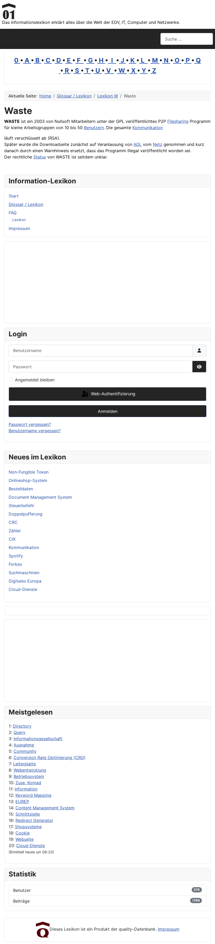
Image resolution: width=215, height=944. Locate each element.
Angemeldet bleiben (35, 379)
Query (19, 732)
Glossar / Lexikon (26, 204)
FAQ (13, 212)
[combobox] (186, 39)
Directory (22, 726)
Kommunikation (147, 127)
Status (39, 157)
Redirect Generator (34, 820)
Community (25, 751)
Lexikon (19, 219)
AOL (137, 144)
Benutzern (94, 127)
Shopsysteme (28, 826)
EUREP (22, 801)
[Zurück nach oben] (206, 934)
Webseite (24, 839)
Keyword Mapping (33, 795)
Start (14, 196)
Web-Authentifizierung (112, 393)
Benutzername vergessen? (35, 430)
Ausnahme (24, 745)
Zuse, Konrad (28, 782)
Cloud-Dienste (30, 845)
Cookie (22, 833)
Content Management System (44, 807)
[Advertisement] (107, 660)
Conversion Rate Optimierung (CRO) (49, 757)
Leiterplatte (24, 763)
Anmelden (107, 411)
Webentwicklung (30, 770)
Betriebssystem (29, 776)
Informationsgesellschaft (38, 738)
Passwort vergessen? (30, 424)
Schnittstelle (27, 814)
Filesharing (178, 121)
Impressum (19, 228)
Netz (157, 144)
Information (26, 789)
